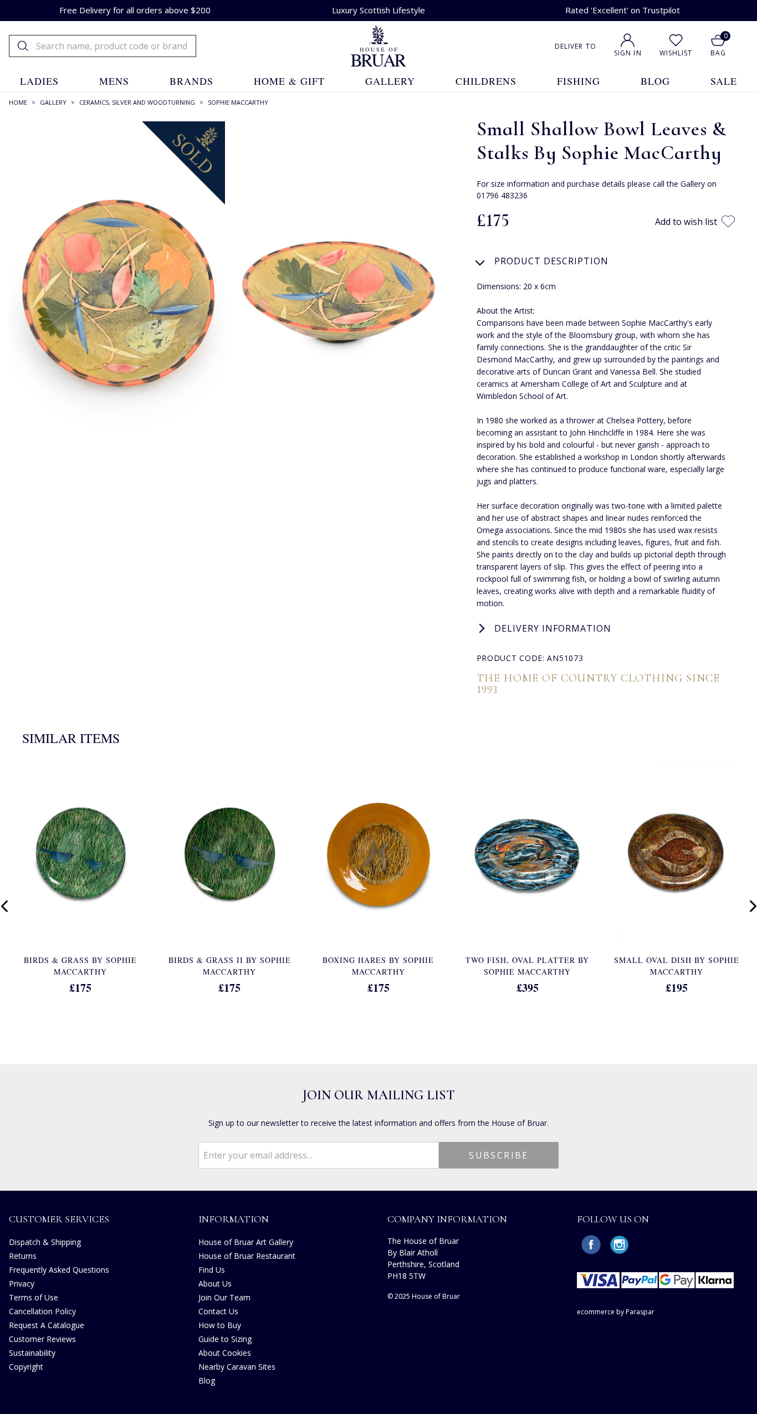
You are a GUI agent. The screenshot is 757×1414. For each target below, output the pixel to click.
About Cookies (224, 1353)
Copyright (26, 1366)
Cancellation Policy (42, 1311)
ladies (39, 81)
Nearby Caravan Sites (236, 1366)
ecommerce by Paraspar (615, 1311)
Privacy (21, 1283)
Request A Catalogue (46, 1325)
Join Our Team (224, 1297)
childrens (486, 81)
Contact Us (218, 1311)
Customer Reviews (42, 1339)
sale (723, 81)
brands (191, 81)
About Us (215, 1283)
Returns (23, 1256)
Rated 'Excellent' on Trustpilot (622, 10)
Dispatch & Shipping (45, 1242)
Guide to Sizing (225, 1339)
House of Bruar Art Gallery (245, 1242)
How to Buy (219, 1325)
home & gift (289, 81)
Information (233, 1219)
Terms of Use (33, 1297)
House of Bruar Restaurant (246, 1256)
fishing (578, 81)
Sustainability (32, 1353)
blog (655, 81)
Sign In (628, 53)
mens (114, 81)
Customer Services (59, 1219)
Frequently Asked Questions (59, 1269)
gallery (390, 81)
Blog (206, 1380)
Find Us (211, 1269)
